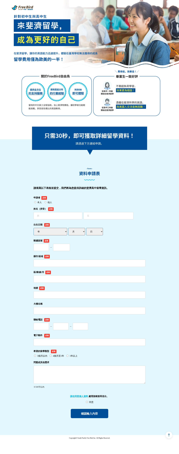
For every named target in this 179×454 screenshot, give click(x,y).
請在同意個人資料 (79, 396)
